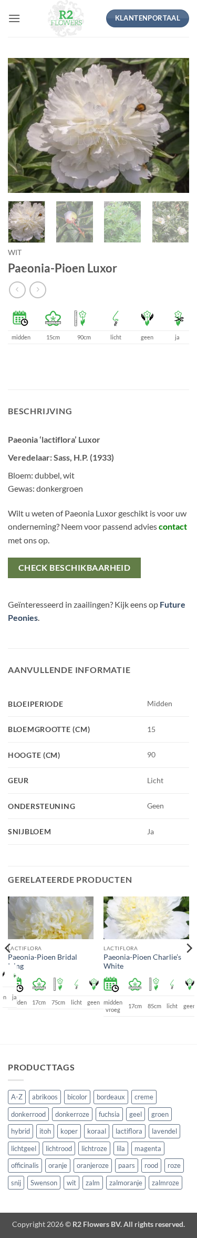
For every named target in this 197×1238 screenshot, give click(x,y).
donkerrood (28, 1114)
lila (121, 1148)
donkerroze (72, 1114)
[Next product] (17, 289)
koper (69, 1131)
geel (135, 1114)
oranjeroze (93, 1165)
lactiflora (129, 1131)
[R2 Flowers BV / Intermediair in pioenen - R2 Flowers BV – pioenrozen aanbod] (66, 18)
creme (143, 1097)
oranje (57, 1165)
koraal (96, 1131)
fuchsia (109, 1114)
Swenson (43, 1182)
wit (15, 252)
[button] (14, 18)
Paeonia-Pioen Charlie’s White (142, 962)
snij (16, 1182)
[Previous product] (37, 289)
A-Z (17, 1097)
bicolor (77, 1097)
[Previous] (24, 125)
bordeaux (111, 1097)
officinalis (25, 1165)
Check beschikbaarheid (74, 567)
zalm (93, 1182)
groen (160, 1114)
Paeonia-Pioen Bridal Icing (42, 962)
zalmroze (165, 1182)
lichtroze (94, 1148)
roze (174, 1165)
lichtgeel (23, 1148)
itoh (45, 1131)
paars (126, 1165)
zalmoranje (125, 1182)
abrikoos (45, 1097)
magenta (147, 1148)
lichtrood (59, 1148)
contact (173, 526)
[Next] (172, 125)
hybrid (20, 1131)
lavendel (164, 1131)
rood (151, 1165)
